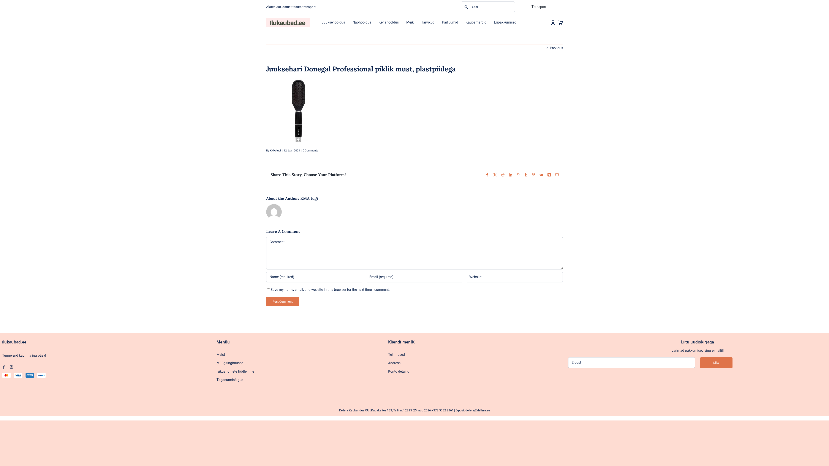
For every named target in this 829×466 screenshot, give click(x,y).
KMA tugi (275, 150)
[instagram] (11, 367)
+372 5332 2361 (442, 410)
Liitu (716, 362)
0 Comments (310, 150)
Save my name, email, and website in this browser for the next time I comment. (330, 290)
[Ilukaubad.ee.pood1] (288, 20)
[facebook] (3, 367)
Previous (556, 48)
